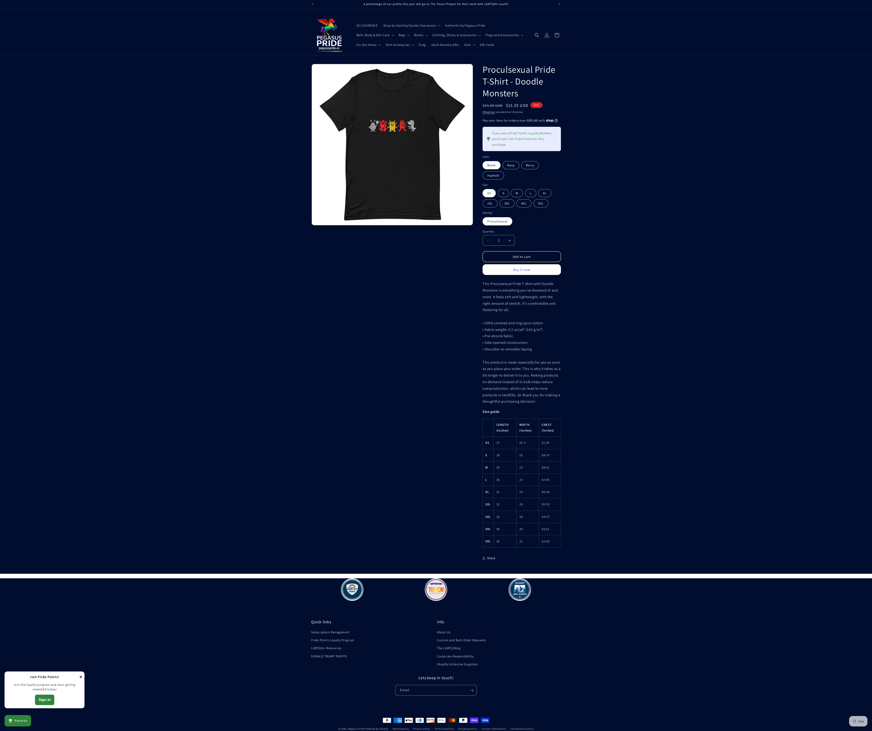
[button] (411, 25)
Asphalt (493, 175)
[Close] (80, 677)
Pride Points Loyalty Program (332, 640)
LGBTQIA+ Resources (326, 648)
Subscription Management (330, 632)
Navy (511, 165)
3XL (507, 203)
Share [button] (491, 558)
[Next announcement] (559, 4)
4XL (524, 203)
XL (545, 193)
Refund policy (401, 728)
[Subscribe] (472, 690)
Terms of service (444, 728)
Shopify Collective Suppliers (457, 664)
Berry (530, 165)
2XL (490, 203)
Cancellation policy (522, 728)
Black (491, 165)
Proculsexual (497, 221)
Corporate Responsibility (455, 656)
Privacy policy (421, 728)
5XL (541, 203)
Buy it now (521, 269)
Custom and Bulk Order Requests (461, 640)
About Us (444, 632)
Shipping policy (467, 728)
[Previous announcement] (313, 4)
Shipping (488, 112)
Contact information (493, 728)
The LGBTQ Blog (448, 648)
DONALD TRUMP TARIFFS (329, 656)
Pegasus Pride (355, 728)
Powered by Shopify (376, 728)
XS (489, 193)
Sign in (45, 700)
